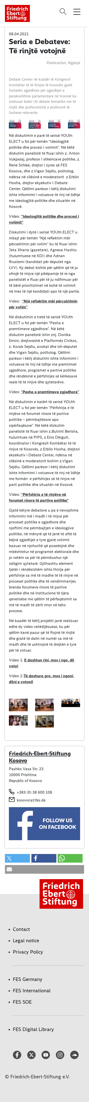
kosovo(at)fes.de (31, 800)
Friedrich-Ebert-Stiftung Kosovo (40, 757)
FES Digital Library (33, 1029)
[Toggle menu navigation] (77, 11)
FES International (31, 991)
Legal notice (26, 940)
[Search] (64, 11)
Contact (21, 929)
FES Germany (27, 979)
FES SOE (22, 1002)
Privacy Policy (28, 952)
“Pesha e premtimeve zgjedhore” (50, 392)
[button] (17, 858)
